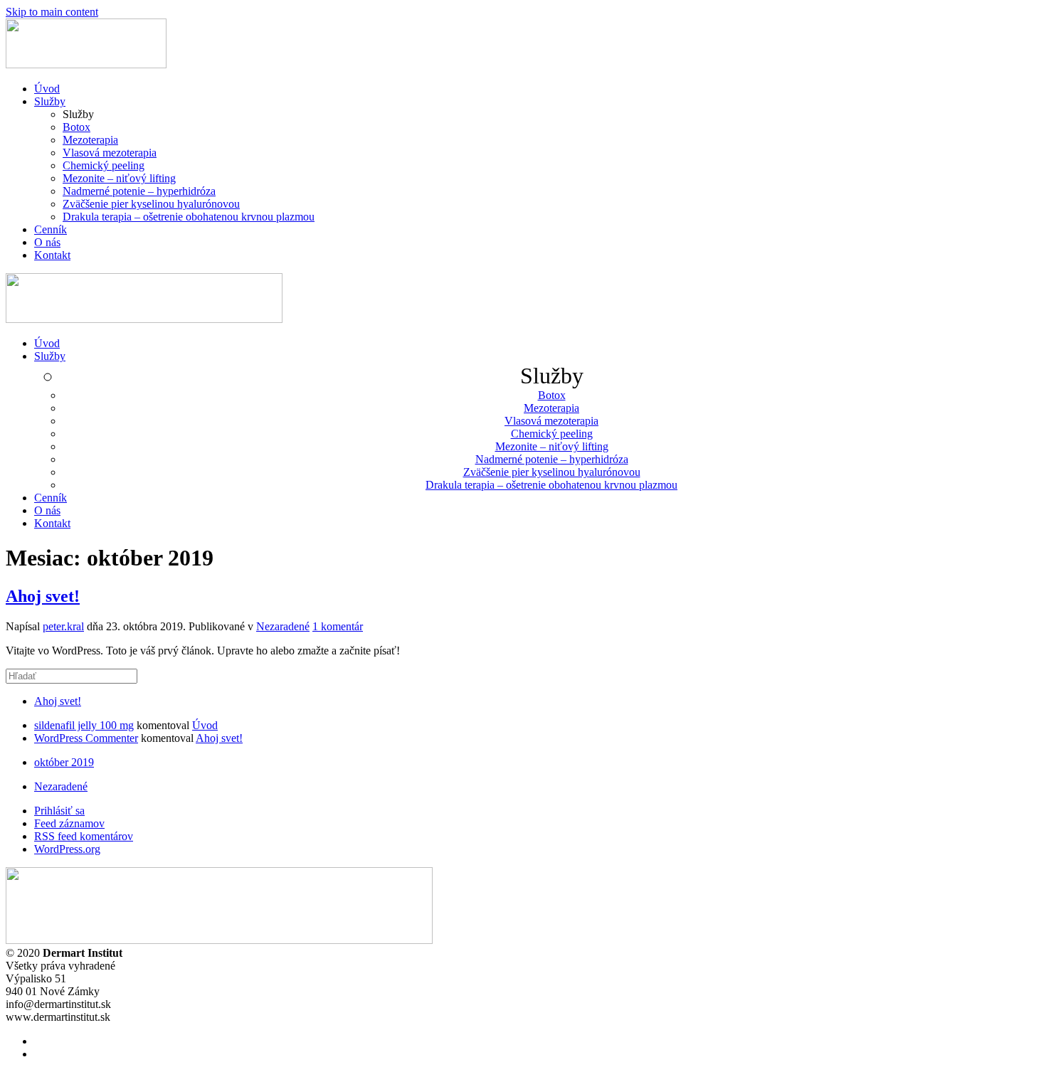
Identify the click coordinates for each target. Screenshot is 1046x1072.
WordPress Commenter (86, 738)
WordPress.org (67, 849)
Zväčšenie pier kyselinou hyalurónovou (151, 204)
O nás (47, 242)
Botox (76, 127)
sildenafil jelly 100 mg (84, 725)
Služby (49, 101)
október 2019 (64, 762)
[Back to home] (86, 64)
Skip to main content (52, 12)
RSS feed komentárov (83, 836)
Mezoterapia (90, 140)
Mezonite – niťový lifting (119, 178)
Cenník (50, 229)
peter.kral (63, 626)
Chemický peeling (103, 165)
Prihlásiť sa (59, 811)
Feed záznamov (69, 823)
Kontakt (52, 255)
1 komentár (337, 626)
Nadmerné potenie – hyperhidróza (139, 191)
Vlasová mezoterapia (110, 153)
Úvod (47, 89)
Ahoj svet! (43, 596)
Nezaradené (283, 626)
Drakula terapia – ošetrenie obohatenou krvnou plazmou (189, 217)
